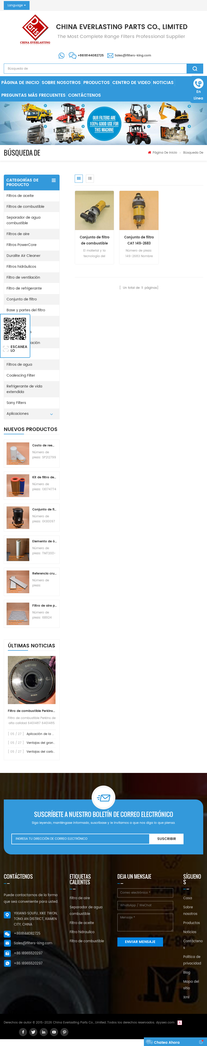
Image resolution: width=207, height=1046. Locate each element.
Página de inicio (20, 82)
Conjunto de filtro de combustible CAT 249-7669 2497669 (94, 241)
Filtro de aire (80, 898)
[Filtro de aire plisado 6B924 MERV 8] (18, 614)
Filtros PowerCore (22, 245)
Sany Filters (16, 403)
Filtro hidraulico (82, 932)
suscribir (166, 839)
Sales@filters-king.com (133, 55)
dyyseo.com (165, 1022)
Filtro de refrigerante (24, 288)
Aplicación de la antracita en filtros (53, 734)
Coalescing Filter (21, 375)
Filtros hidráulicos (21, 267)
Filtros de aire (18, 234)
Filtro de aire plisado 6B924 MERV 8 (44, 605)
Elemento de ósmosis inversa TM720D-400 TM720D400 (44, 541)
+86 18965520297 (28, 953)
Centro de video (131, 82)
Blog (186, 972)
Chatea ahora (167, 1042)
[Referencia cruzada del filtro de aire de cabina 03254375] (18, 581)
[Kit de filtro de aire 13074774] (18, 485)
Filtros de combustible (25, 207)
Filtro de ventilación (23, 277)
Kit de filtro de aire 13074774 (44, 477)
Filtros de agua (19, 364)
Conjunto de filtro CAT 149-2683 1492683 (139, 241)
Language (15, 5)
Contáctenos (84, 95)
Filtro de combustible (87, 941)
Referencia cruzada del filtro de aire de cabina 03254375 (44, 573)
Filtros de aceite (20, 196)
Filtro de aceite (82, 923)
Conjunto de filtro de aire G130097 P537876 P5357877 (44, 509)
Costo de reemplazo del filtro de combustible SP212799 (44, 445)
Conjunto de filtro (22, 299)
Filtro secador (18, 321)
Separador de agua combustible (23, 220)
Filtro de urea (18, 354)
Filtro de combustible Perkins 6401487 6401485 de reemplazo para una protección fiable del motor (32, 711)
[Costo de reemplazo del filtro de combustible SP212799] (18, 453)
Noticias (163, 82)
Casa (187, 898)
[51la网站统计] (179, 1022)
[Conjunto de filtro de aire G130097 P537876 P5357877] (18, 517)
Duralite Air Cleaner (23, 256)
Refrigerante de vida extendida (24, 389)
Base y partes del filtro (26, 310)
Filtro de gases (19, 332)
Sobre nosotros (61, 82)
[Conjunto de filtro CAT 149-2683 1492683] (138, 210)
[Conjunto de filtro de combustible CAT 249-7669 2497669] (94, 210)
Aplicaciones (18, 414)
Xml (186, 997)
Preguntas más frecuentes (33, 95)
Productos (96, 82)
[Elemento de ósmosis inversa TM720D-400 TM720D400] (18, 549)
